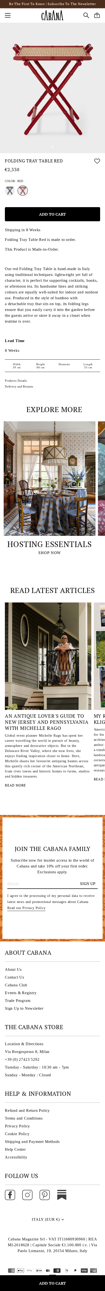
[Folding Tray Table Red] (23, 190)
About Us (13, 969)
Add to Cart (52, 1283)
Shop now (49, 552)
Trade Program (17, 1001)
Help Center (15, 1149)
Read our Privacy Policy (26, 908)
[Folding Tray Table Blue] (10, 190)
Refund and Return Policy (27, 1110)
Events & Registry (21, 993)
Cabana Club (16, 985)
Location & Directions (24, 1044)
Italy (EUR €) (46, 1219)
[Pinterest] (45, 1194)
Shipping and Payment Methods (32, 1142)
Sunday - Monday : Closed (28, 1075)
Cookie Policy (17, 1134)
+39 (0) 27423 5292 (22, 1059)
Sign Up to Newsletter (24, 1008)
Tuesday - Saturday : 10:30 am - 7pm (37, 1067)
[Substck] (62, 1194)
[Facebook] (10, 1194)
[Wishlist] (97, 162)
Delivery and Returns (19, 386)
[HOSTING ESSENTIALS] (49, 478)
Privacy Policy (17, 1126)
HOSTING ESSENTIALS (49, 544)
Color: (14, 181)
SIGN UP (87, 883)
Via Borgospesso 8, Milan (27, 1052)
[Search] (86, 16)
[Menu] (7, 15)
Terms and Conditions (24, 1118)
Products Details (16, 380)
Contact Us (14, 977)
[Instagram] (27, 1194)
